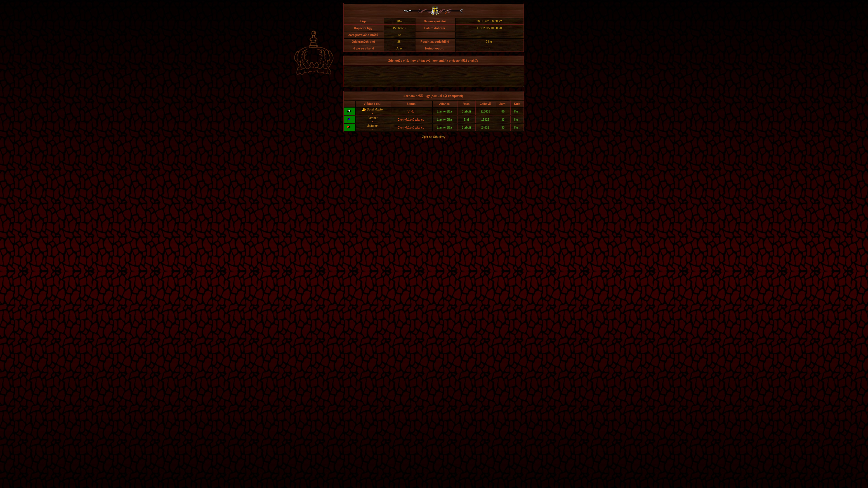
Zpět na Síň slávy (434, 136)
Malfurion (372, 125)
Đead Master (375, 109)
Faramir (372, 118)
